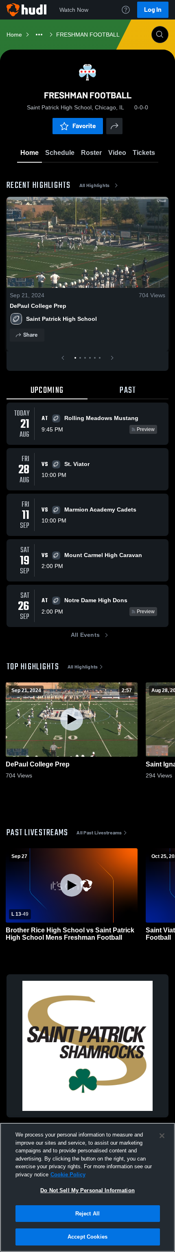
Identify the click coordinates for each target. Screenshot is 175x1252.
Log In (153, 9)
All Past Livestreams (99, 833)
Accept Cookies (87, 1237)
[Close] (162, 1136)
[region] (87, 1187)
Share (30, 335)
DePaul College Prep (38, 306)
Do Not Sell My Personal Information (87, 1190)
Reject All (87, 1214)
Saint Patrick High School (61, 319)
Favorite (84, 125)
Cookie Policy (67, 1174)
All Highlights (94, 185)
